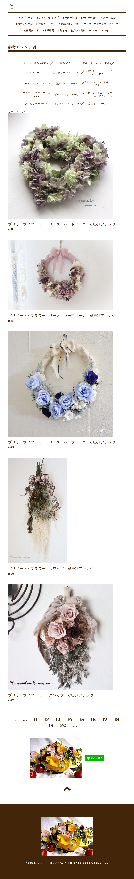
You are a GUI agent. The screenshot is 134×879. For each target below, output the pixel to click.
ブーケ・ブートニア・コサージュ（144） (97, 94)
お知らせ (62, 30)
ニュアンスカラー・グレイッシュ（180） (97, 73)
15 (81, 719)
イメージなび (108, 17)
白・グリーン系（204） (67, 72)
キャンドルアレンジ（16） (67, 103)
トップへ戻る (67, 788)
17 (105, 719)
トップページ (25, 17)
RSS (105, 862)
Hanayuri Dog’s (99, 30)
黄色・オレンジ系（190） (97, 63)
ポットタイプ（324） (67, 94)
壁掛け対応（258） (67, 83)
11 (36, 719)
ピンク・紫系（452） (36, 63)
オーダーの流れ (89, 17)
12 (46, 719)
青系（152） (36, 72)
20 (63, 725)
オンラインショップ (47, 17)
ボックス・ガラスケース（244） (36, 94)
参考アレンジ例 (24, 24)
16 (93, 719)
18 (116, 719)
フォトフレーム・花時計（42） (97, 83)
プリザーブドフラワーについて (101, 24)
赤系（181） (67, 63)
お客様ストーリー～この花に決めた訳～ (58, 24)
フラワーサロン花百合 (49, 862)
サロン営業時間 (45, 30)
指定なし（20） (97, 103)
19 (51, 725)
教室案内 (29, 30)
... (25, 719)
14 (70, 719)
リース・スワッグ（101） (36, 83)
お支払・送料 (78, 30)
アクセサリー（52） (36, 103)
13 (58, 719)
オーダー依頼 (69, 17)
